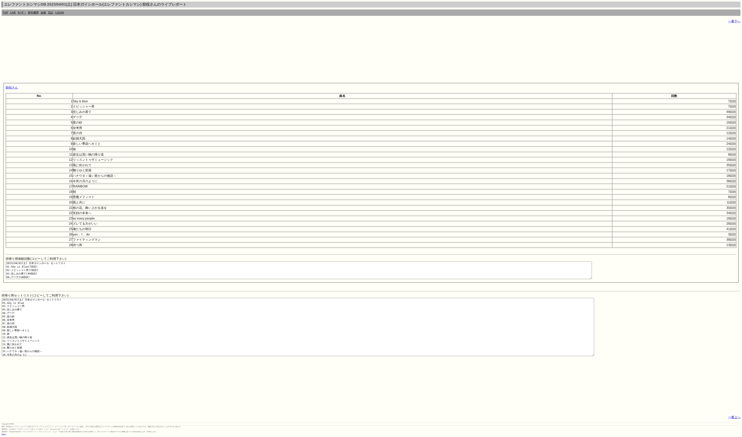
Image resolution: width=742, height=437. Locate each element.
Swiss (4, 434)
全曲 (43, 12)
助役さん (12, 87)
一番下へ (734, 21)
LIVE (13, 12)
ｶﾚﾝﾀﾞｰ (22, 12)
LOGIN (59, 12)
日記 (50, 12)
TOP (5, 12)
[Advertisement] (117, 54)
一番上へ (734, 417)
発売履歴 (33, 12)
